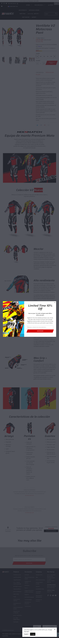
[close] (55, 302)
